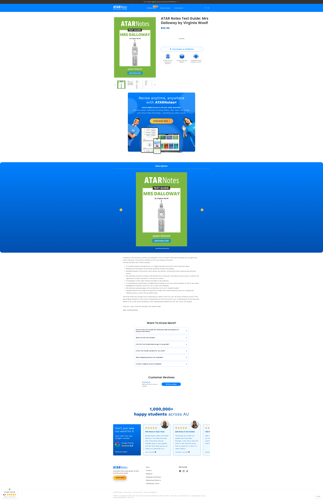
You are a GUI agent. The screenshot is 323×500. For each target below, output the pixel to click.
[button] (179, 8)
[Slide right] (155, 84)
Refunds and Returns (153, 480)
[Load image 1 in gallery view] (121, 85)
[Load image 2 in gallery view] (130, 85)
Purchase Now (160, 121)
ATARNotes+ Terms (152, 483)
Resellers (149, 474)
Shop (147, 467)
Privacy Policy (137, 492)
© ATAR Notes (117, 492)
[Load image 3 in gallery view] (139, 85)
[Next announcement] (192, 2)
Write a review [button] (171, 384)
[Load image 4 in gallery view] (148, 85)
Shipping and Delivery (153, 477)
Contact (149, 470)
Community (127, 492)
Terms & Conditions (150, 492)
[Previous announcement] (131, 2)
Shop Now (120, 478)
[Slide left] (115, 84)
